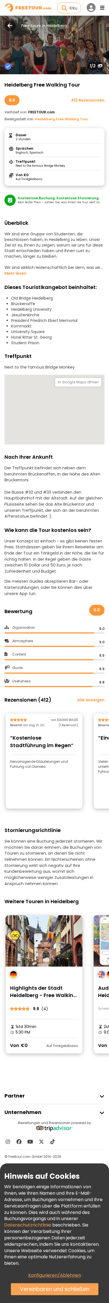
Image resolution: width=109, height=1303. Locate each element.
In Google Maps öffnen (78, 382)
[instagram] (7, 1141)
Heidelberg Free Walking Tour (61, 119)
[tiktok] (52, 1141)
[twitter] (41, 1141)
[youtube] (30, 1141)
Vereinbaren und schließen (54, 1289)
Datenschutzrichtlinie (27, 1225)
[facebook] (19, 1141)
